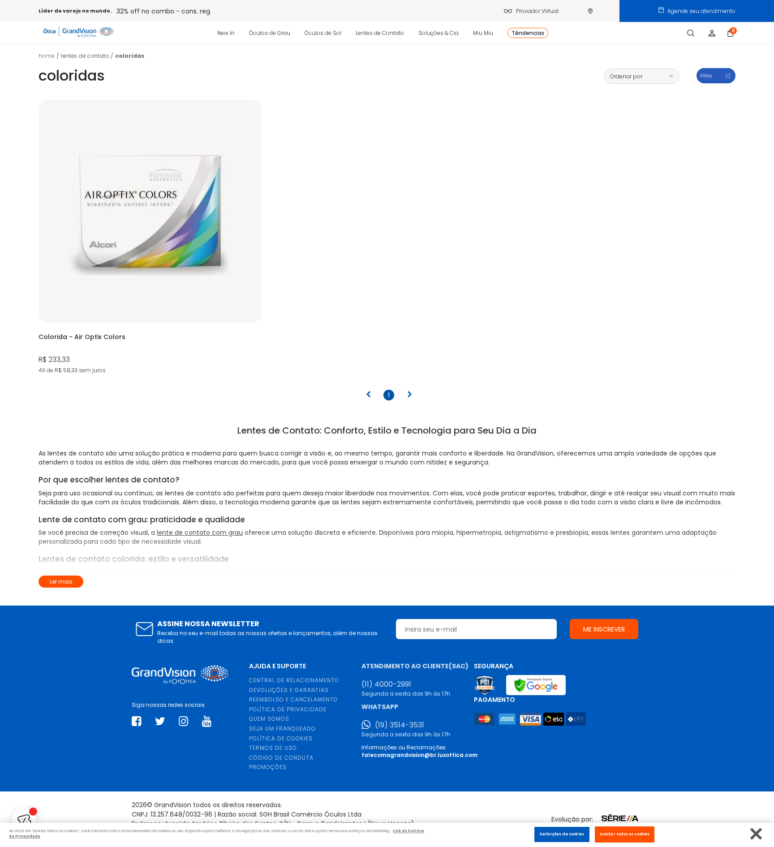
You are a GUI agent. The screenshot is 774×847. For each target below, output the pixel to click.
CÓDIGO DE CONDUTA (281, 757)
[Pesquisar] (690, 33)
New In (226, 33)
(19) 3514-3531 (399, 725)
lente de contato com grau (200, 532)
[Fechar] (756, 833)
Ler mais (61, 581)
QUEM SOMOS (269, 718)
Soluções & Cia (438, 33)
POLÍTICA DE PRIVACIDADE (288, 709)
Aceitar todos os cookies (624, 834)
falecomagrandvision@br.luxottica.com (419, 755)
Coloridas (129, 56)
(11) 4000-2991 (386, 684)
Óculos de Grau (269, 33)
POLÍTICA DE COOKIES (281, 738)
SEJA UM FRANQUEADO (282, 728)
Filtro (706, 75)
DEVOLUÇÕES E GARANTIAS (289, 690)
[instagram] (183, 721)
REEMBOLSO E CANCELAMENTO (293, 699)
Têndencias (528, 33)
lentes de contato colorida (286, 572)
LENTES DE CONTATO (85, 56)
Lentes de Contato (380, 33)
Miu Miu (483, 33)
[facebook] (136, 721)
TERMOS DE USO (273, 748)
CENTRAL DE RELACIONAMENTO (294, 680)
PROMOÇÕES (268, 767)
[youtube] (206, 721)
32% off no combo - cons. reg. (163, 11)
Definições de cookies (562, 834)
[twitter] (160, 721)
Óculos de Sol (323, 33)
